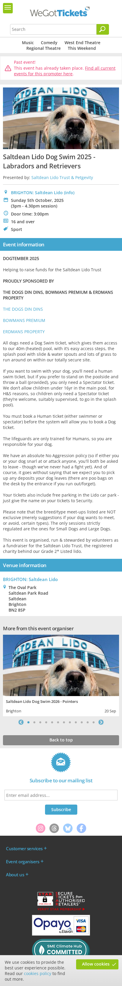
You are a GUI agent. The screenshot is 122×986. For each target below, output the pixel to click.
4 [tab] (46, 722)
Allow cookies (96, 964)
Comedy (49, 42)
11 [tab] (87, 722)
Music (28, 42)
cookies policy (37, 973)
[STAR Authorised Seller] (61, 910)
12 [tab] (93, 722)
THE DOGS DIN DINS (23, 309)
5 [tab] (52, 722)
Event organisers (22, 861)
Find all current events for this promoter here (64, 71)
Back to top (61, 740)
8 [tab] (69, 722)
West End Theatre (82, 42)
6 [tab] (58, 722)
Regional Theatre (43, 48)
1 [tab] (28, 722)
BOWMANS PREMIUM (24, 320)
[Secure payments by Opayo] (61, 934)
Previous (21, 722)
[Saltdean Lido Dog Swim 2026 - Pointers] (61, 664)
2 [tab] (34, 722)
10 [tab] (81, 722)
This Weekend (82, 48)
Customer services (24, 848)
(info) (69, 192)
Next (101, 722)
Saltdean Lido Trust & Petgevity (62, 177)
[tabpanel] (61, 675)
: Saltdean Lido (30, 579)
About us (15, 874)
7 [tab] (63, 722)
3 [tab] (40, 722)
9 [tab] (75, 722)
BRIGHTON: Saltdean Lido (37, 192)
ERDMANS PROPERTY (24, 331)
